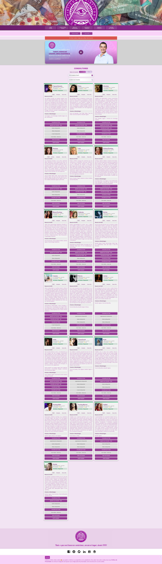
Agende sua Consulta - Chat (56, 125)
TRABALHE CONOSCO (99, 28)
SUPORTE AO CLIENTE (111, 28)
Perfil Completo (56, 142)
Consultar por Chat (56, 122)
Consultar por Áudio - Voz (106, 128)
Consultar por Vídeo (106, 131)
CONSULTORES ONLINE (63, 28)
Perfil (53, 94)
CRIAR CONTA (50, 28)
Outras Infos (64, 94)
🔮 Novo (52, 156)
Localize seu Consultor (74, 79)
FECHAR (47, 557)
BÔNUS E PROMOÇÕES (75, 28)
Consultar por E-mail (81, 133)
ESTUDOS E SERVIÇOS (87, 28)
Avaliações (58, 94)
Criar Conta (87, 33)
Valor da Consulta (56, 139)
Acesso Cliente (75, 33)
